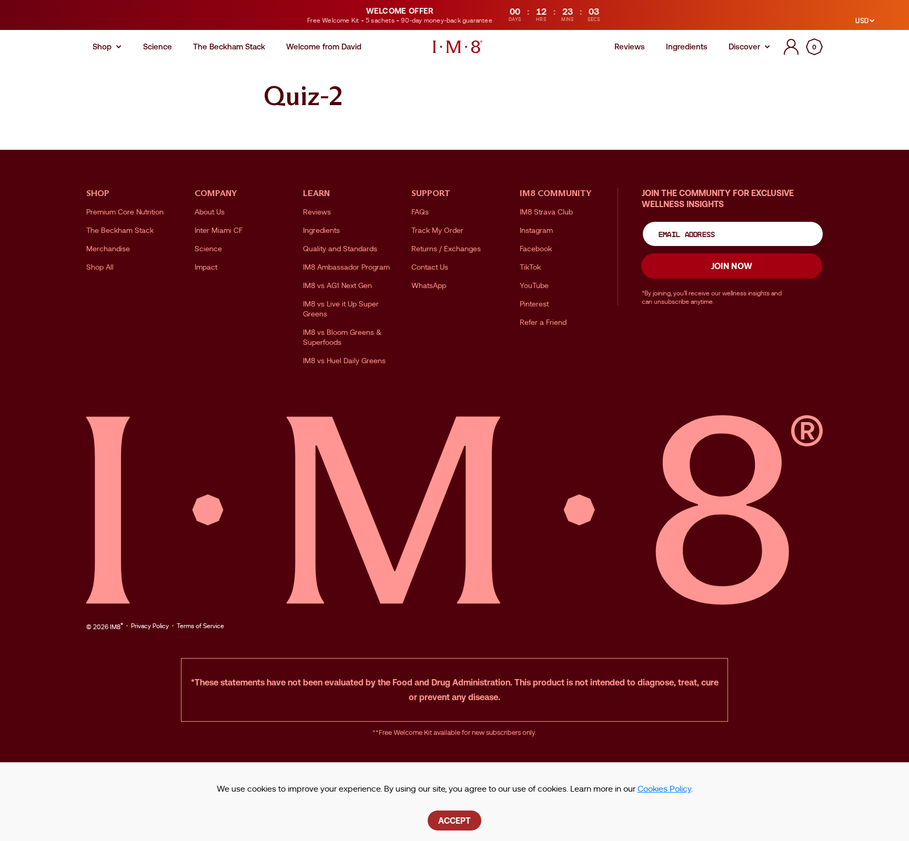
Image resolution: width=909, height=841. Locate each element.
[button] (814, 46)
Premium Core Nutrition (125, 212)
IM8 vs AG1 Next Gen (337, 285)
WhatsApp (428, 285)
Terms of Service (200, 626)
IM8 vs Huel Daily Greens (344, 360)
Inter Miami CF (219, 230)
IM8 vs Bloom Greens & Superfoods (342, 337)
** (375, 732)
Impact (206, 267)
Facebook (536, 248)
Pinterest (534, 304)
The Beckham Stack (120, 230)
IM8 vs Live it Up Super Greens (341, 309)
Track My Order (437, 230)
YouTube (534, 285)
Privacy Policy (150, 626)
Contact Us (429, 267)
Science (208, 248)
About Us (210, 212)
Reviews (317, 212)
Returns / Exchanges (446, 248)
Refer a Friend (543, 322)
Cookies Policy (664, 789)
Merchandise (108, 248)
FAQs (420, 212)
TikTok (530, 267)
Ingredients (321, 230)
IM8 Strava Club (546, 212)
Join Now (732, 266)
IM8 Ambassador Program (346, 267)
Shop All (100, 267)
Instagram (536, 230)
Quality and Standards (340, 248)
